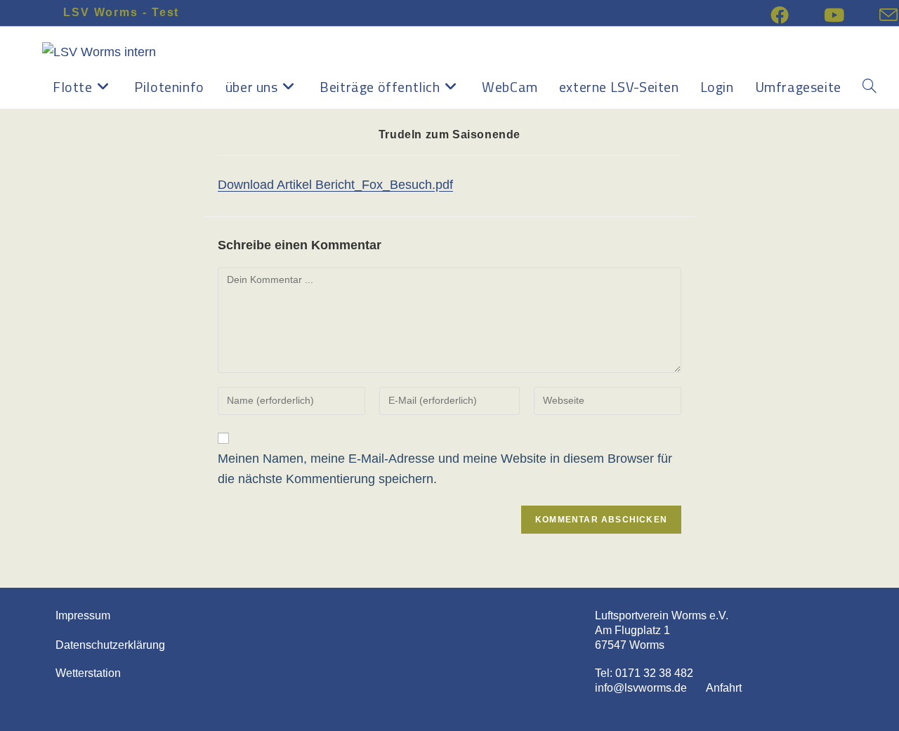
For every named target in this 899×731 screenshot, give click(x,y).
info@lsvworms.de (641, 688)
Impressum (82, 615)
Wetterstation (88, 673)
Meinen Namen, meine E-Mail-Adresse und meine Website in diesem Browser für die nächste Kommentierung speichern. (445, 469)
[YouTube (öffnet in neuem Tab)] (851, 15)
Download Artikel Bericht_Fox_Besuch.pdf (335, 185)
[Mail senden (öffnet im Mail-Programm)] (888, 15)
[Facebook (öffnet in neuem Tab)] (797, 15)
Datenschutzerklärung (110, 645)
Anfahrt (716, 688)
